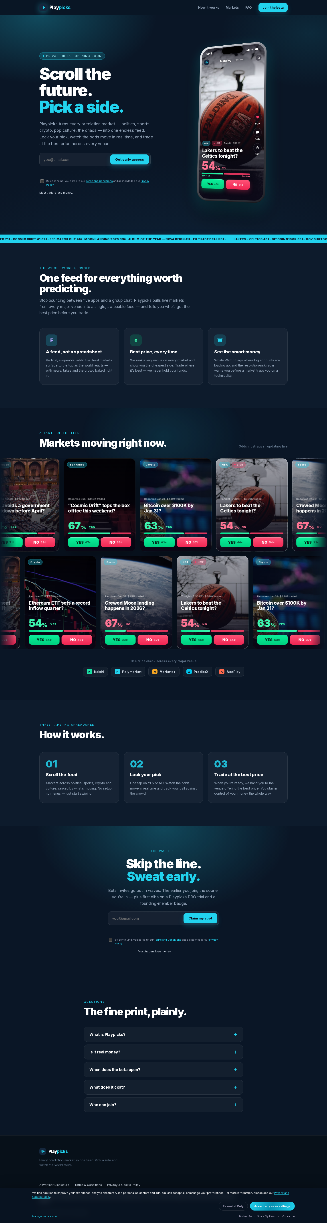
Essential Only (233, 1206)
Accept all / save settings (272, 1206)
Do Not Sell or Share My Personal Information (267, 1216)
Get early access (129, 159)
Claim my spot (200, 918)
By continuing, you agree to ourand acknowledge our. (97, 182)
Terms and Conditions (99, 180)
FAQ (248, 7)
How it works (208, 7)
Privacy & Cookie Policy (123, 1185)
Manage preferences (45, 1216)
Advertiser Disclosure (54, 1185)
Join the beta (273, 7)
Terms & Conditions (88, 1185)
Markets (232, 7)
